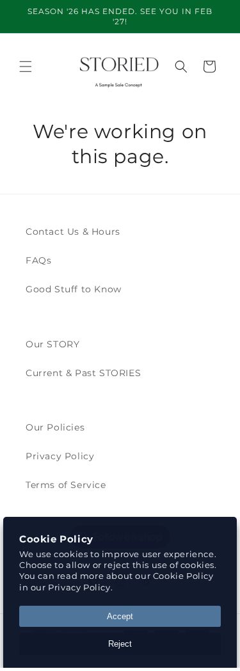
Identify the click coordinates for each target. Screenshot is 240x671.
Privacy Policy (60, 456)
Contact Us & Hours (73, 231)
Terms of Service (66, 485)
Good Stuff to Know (74, 289)
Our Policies (55, 427)
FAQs (38, 260)
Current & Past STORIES (83, 373)
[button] (26, 66)
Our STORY (52, 344)
